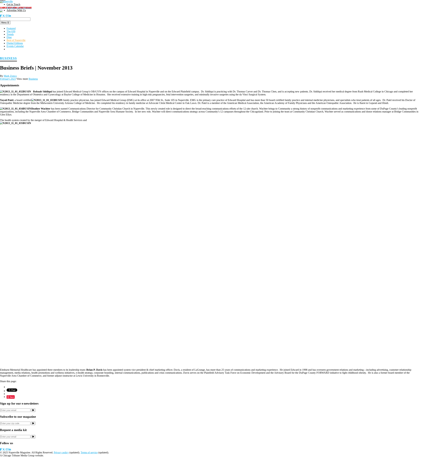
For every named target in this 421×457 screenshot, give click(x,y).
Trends (10, 34)
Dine (9, 37)
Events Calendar (15, 46)
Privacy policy (61, 452)
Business (8, 58)
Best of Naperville (16, 40)
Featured (11, 28)
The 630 (11, 31)
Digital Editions (15, 43)
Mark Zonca (10, 75)
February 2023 (8, 78)
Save (12, 397)
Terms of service (89, 452)
